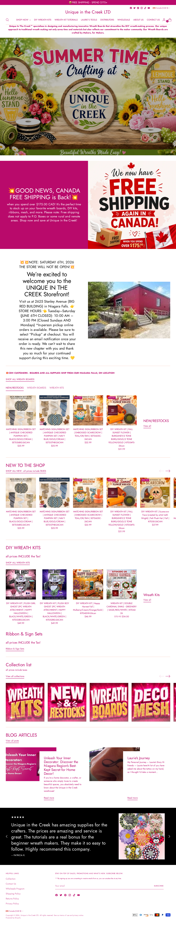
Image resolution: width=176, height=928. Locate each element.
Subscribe (159, 886)
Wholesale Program (15, 888)
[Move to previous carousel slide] (161, 471)
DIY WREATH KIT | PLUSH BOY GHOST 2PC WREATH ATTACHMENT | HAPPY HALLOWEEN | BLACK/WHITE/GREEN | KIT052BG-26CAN (54, 611)
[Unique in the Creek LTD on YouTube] (149, 8)
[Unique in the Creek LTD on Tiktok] (145, 8)
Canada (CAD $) (162, 8)
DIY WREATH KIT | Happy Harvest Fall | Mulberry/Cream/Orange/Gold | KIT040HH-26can (88, 608)
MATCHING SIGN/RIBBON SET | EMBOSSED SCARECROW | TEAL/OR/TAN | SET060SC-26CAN (88, 434)
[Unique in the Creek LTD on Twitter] (134, 8)
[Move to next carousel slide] (168, 471)
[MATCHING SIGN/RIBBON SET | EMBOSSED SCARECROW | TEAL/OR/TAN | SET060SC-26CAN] (88, 410)
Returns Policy (12, 898)
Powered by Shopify (13, 918)
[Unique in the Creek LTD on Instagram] (141, 8)
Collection (10, 878)
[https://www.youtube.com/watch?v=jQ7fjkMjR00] (88, 96)
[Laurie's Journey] (114, 774)
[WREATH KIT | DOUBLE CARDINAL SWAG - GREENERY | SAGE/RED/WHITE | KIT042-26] (122, 584)
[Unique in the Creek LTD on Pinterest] (138, 8)
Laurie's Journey (138, 758)
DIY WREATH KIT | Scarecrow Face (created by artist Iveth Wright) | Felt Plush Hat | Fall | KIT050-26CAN (155, 516)
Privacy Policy (12, 903)
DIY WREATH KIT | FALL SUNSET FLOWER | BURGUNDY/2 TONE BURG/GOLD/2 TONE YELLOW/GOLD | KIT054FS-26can (121, 437)
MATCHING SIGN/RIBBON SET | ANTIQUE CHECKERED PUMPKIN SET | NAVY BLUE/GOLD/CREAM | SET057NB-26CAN (54, 436)
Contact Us (11, 883)
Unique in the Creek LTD (30, 915)
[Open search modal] (7, 20)
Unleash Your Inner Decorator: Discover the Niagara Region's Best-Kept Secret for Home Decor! (61, 765)
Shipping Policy (13, 893)
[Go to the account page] (163, 20)
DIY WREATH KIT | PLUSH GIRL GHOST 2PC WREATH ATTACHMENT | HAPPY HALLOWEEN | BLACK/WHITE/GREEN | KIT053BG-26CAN (20, 611)
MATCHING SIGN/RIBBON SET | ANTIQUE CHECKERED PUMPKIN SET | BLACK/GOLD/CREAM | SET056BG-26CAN (21, 436)
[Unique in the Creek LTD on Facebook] (131, 8)
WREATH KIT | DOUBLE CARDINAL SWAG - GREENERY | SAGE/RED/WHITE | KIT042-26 (122, 608)
